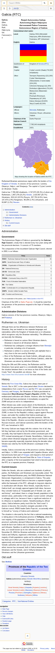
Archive (8, 562)
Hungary (16, 391)
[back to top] (27, 636)
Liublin (21, 590)
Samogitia (27, 593)
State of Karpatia (43, 457)
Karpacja (8, 318)
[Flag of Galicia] (33, 53)
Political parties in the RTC (35, 298)
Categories (7, 601)
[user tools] (51, 3)
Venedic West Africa (34, 579)
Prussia (11, 593)
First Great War (16, 384)
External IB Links (7, 618)
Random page (6, 621)
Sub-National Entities (26, 601)
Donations (5, 623)
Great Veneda (13, 587)
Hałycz (21, 587)
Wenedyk (33, 110)
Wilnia (35, 595)
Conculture (5, 630)
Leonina (43, 587)
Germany (5, 391)
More (15, 8)
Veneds (29, 195)
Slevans (16, 202)
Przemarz (18, 593)
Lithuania (24, 576)
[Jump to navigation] (4, 3)
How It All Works (7, 614)
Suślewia (21, 595)
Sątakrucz (35, 593)
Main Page (5, 609)
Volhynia (28, 595)
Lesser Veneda (12, 590)
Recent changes (7, 611)
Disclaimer (30, 650)
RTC (46, 64)
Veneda (41, 64)
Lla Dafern (5, 628)
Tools (51, 9)
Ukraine (41, 386)
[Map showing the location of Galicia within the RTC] (33, 152)
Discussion (9, 9)
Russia (25, 389)
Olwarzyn (36, 590)
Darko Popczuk (27, 302)
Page (4, 9)
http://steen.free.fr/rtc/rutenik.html (15, 375)
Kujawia (36, 587)
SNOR (4, 446)
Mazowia (29, 590)
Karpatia (29, 587)
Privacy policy (44, 648)
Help (3, 616)
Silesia (43, 593)
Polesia (44, 590)
